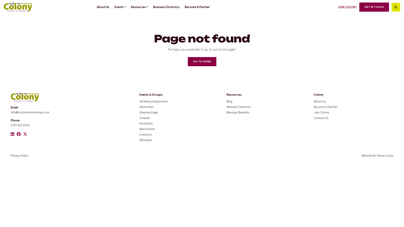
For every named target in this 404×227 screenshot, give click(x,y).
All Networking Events (154, 101)
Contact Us (321, 118)
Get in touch (374, 7)
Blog (229, 101)
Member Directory (239, 107)
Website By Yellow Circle (377, 155)
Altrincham (147, 107)
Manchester (147, 129)
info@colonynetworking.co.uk (30, 112)
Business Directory (166, 7)
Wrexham (146, 140)
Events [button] (119, 7)
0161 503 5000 (20, 125)
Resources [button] (138, 7)
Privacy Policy (19, 155)
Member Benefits (238, 112)
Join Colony (347, 7)
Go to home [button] (202, 61)
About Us (103, 7)
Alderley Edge (149, 112)
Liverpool (146, 134)
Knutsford (146, 123)
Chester (145, 118)
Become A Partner (197, 7)
